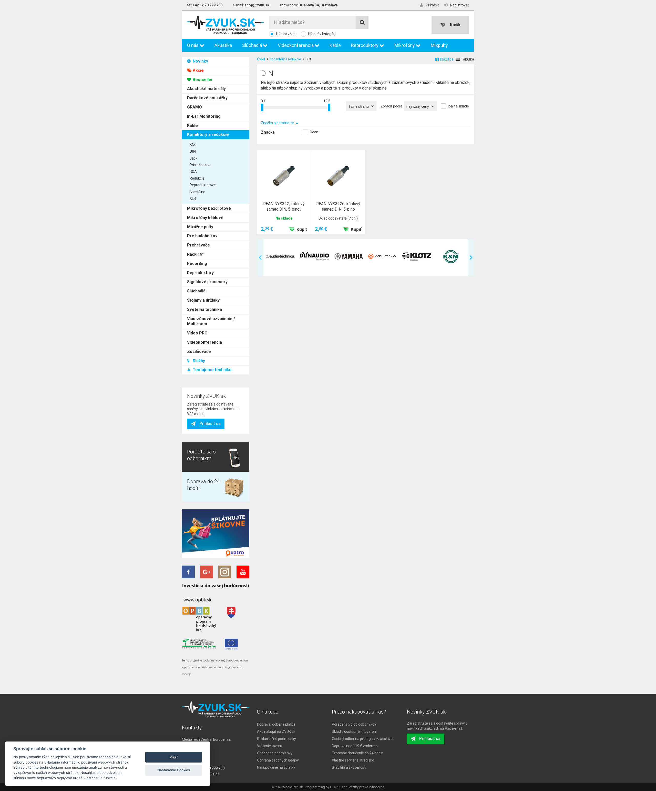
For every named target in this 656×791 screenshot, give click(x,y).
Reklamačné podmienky (276, 739)
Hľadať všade (287, 34)
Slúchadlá (252, 45)
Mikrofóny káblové (205, 217)
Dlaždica (447, 59)
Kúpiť (301, 229)
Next (471, 257)
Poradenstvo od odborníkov (354, 724)
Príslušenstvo (200, 165)
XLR (193, 198)
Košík (455, 24)
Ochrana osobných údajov (278, 760)
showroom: (309, 5)
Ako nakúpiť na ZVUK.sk (276, 731)
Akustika (223, 45)
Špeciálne (197, 192)
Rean (314, 132)
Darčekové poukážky (207, 97)
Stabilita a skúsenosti (349, 767)
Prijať (174, 757)
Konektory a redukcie (208, 134)
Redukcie (197, 178)
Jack (193, 158)
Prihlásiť (432, 5)
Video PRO (197, 333)
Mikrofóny (405, 45)
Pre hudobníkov (202, 235)
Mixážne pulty (200, 226)
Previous (260, 257)
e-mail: (251, 5)
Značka (268, 132)
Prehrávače (198, 245)
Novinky (200, 61)
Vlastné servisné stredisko (353, 760)
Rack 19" (195, 254)
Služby (198, 360)
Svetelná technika (204, 309)
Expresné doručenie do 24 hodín (357, 753)
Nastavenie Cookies (173, 770)
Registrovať (459, 5)
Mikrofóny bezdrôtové (209, 208)
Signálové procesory (207, 281)
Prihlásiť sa (210, 423)
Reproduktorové (203, 185)
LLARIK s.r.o (338, 787)
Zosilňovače (199, 351)
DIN (193, 151)
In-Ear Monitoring (204, 116)
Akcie (198, 70)
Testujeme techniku (211, 369)
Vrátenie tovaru (269, 746)
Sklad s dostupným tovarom (354, 731)
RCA (193, 172)
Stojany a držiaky (203, 300)
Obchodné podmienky (274, 753)
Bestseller (202, 79)
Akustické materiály (206, 88)
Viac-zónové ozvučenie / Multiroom (211, 321)
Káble (335, 45)
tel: (204, 5)
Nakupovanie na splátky (276, 767)
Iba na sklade (458, 106)
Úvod (261, 59)
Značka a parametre (278, 123)
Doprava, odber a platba (276, 724)
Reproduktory (365, 45)
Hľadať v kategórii (322, 34)
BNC (193, 145)
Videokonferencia (296, 45)
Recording (197, 263)
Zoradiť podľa (391, 106)
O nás (193, 45)
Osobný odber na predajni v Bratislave (362, 739)
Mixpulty (439, 45)
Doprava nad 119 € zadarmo (355, 746)
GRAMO (194, 107)
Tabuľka (467, 59)
